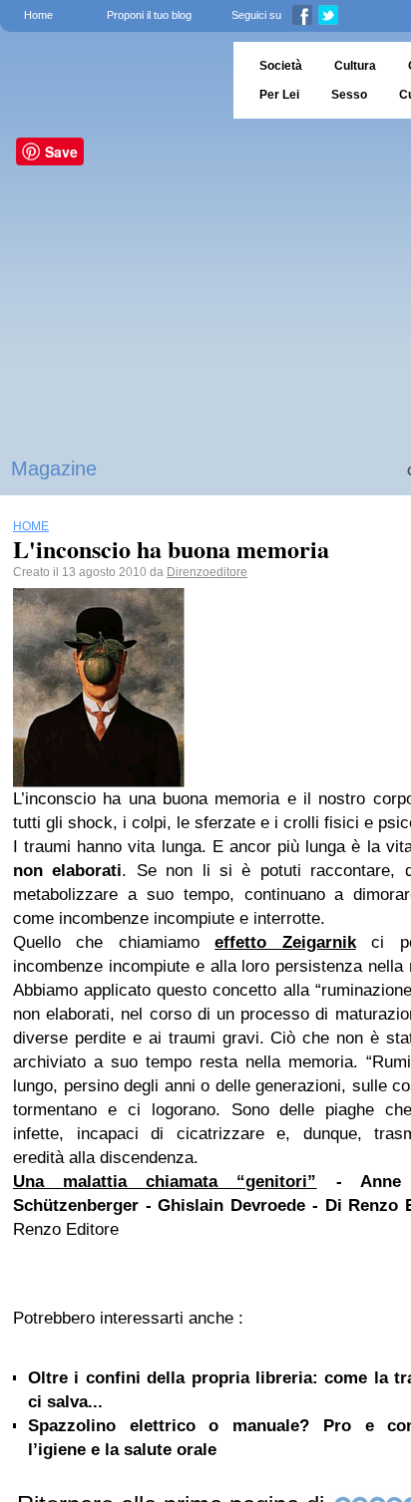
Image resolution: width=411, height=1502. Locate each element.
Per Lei (279, 95)
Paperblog (110, 80)
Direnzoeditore (207, 572)
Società (280, 66)
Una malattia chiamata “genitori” (165, 1181)
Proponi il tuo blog (149, 15)
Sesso (349, 95)
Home (38, 15)
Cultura (355, 66)
